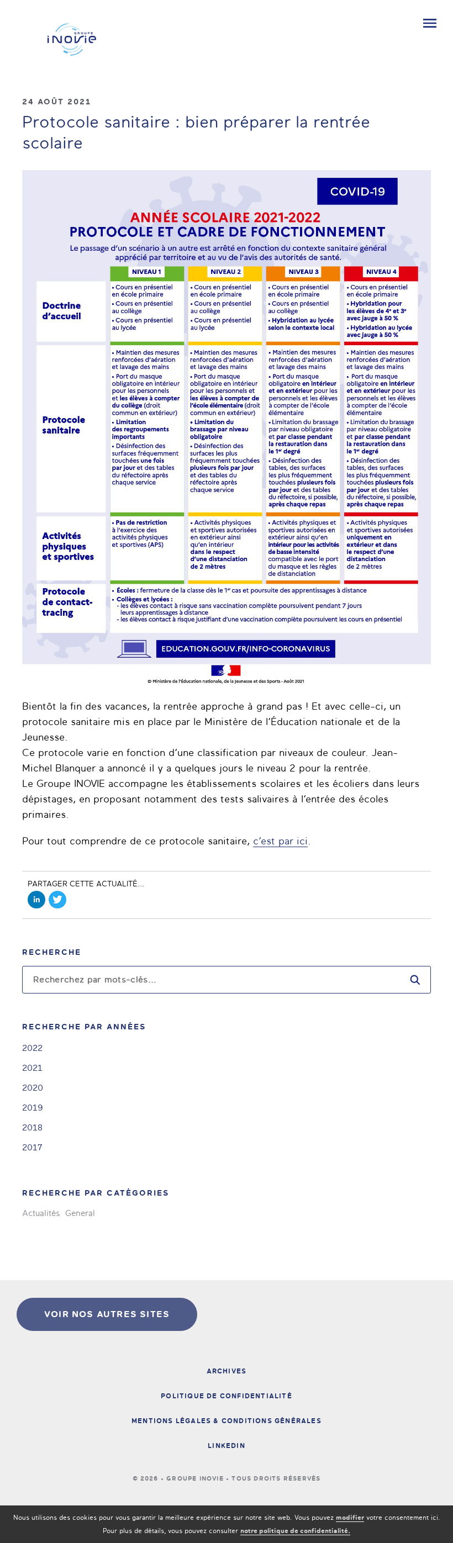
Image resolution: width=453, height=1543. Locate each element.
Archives (227, 1371)
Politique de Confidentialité (226, 1396)
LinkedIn (226, 1446)
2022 (32, 1048)
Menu (429, 23)
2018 (32, 1127)
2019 (32, 1107)
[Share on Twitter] (57, 899)
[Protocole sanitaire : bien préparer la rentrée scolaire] (226, 429)
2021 (32, 1068)
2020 (32, 1087)
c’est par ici (280, 841)
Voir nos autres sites (107, 1314)
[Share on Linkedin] (36, 899)
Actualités (41, 1213)
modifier (350, 1517)
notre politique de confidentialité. (295, 1531)
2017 (32, 1147)
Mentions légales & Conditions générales (226, 1421)
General (80, 1213)
